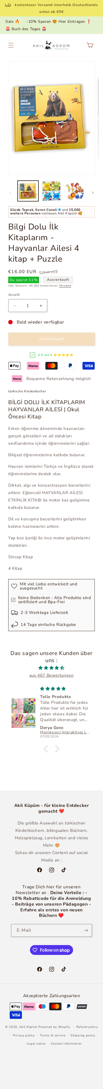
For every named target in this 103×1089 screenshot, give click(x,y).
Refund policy (87, 1027)
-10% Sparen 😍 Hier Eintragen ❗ (58, 21)
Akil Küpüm (28, 1027)
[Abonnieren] (86, 930)
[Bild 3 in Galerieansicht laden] (75, 191)
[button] (11, 45)
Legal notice (36, 1044)
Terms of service (52, 1035)
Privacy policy (24, 1035)
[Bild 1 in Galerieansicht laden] (28, 191)
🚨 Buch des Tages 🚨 (26, 29)
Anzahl (14, 294)
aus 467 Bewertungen (51, 675)
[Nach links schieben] (10, 193)
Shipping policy (83, 1035)
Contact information (66, 1044)
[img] (51, 668)
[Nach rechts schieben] (93, 193)
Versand (65, 286)
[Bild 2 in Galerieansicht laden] (51, 191)
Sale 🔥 (12, 21)
